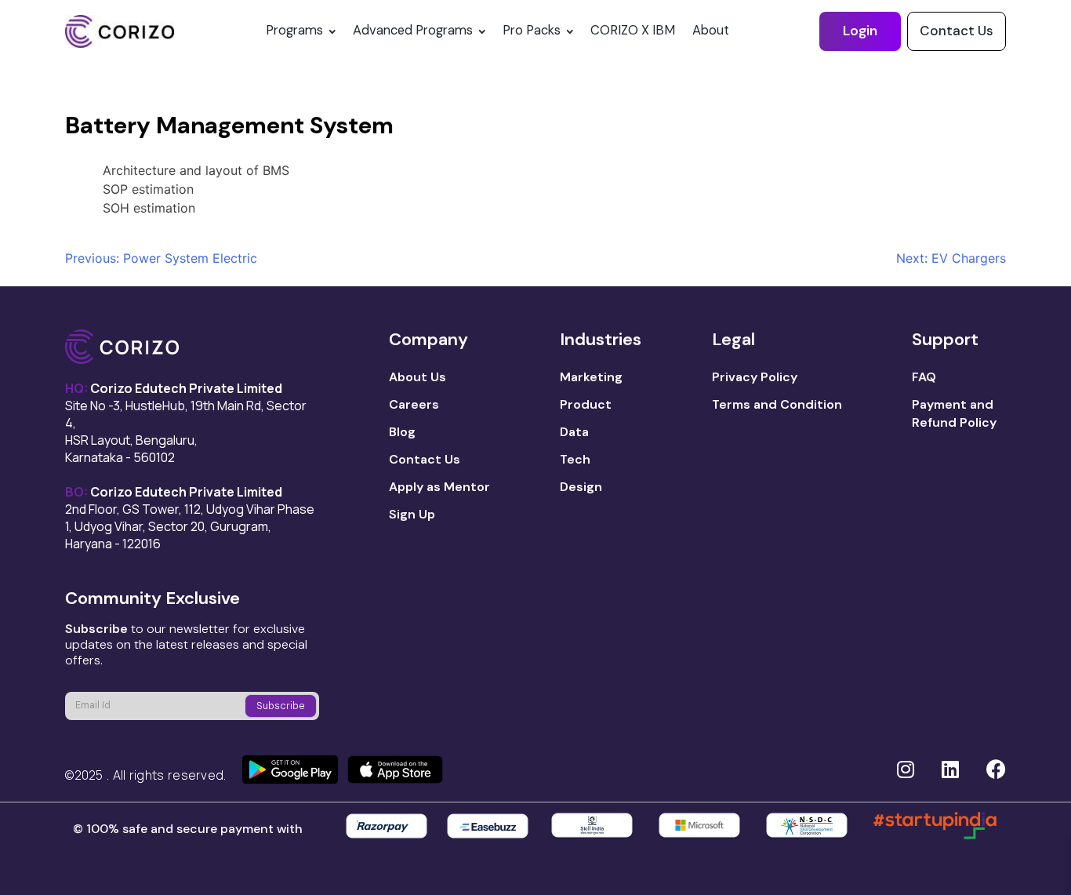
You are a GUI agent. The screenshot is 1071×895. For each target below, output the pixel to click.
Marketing (591, 377)
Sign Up (412, 514)
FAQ (924, 377)
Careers (414, 404)
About (710, 30)
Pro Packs (532, 30)
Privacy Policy (754, 377)
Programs (294, 30)
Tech (575, 459)
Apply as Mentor (439, 486)
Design (581, 486)
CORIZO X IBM (632, 30)
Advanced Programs (413, 30)
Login (860, 30)
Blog (402, 432)
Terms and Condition (777, 404)
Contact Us (956, 30)
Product (586, 404)
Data (574, 432)
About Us (417, 377)
